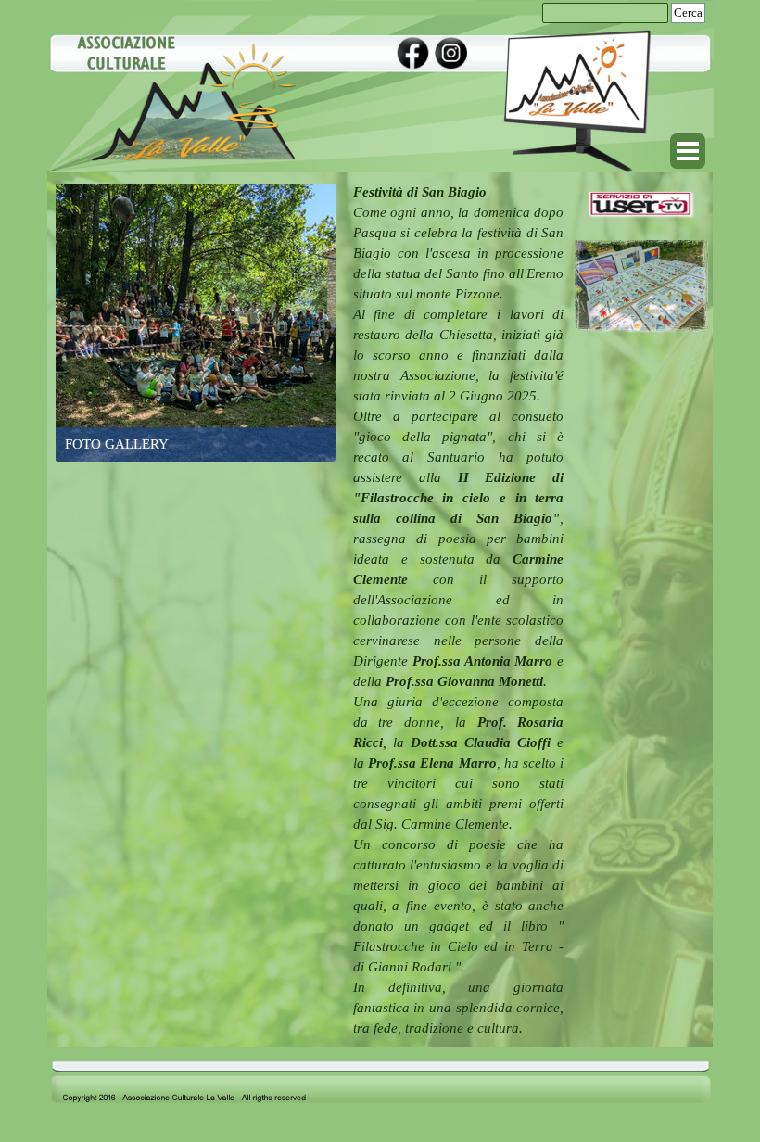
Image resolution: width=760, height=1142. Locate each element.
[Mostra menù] (687, 151)
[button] (642, 240)
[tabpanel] (458, 610)
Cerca (688, 12)
